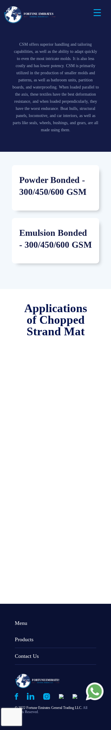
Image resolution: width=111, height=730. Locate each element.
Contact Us (27, 656)
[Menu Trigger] (97, 12)
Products (24, 639)
